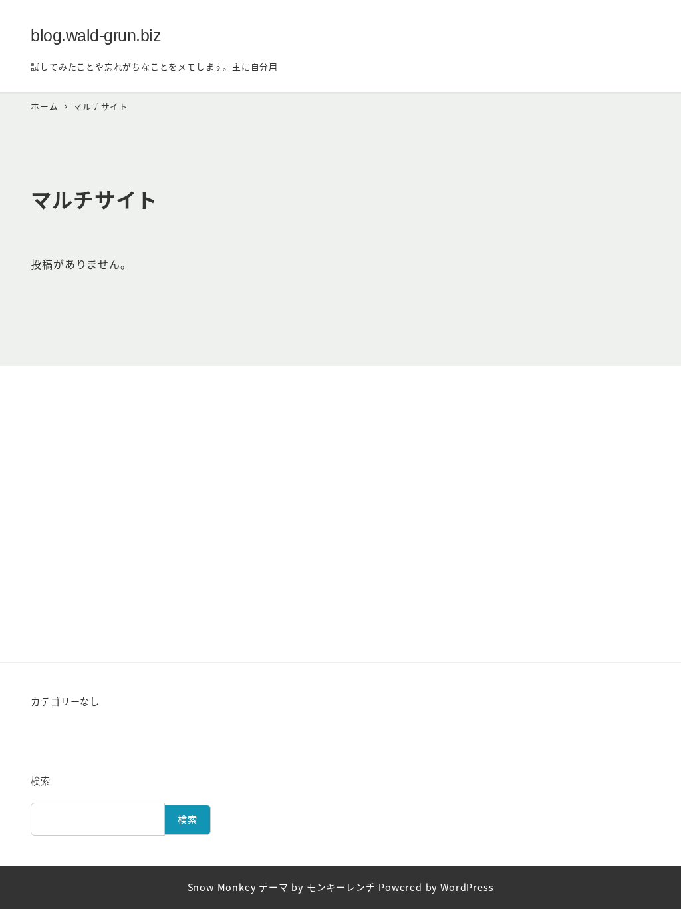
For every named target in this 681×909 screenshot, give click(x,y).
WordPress (466, 887)
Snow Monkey (222, 887)
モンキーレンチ (341, 887)
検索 (41, 780)
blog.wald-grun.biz (96, 35)
